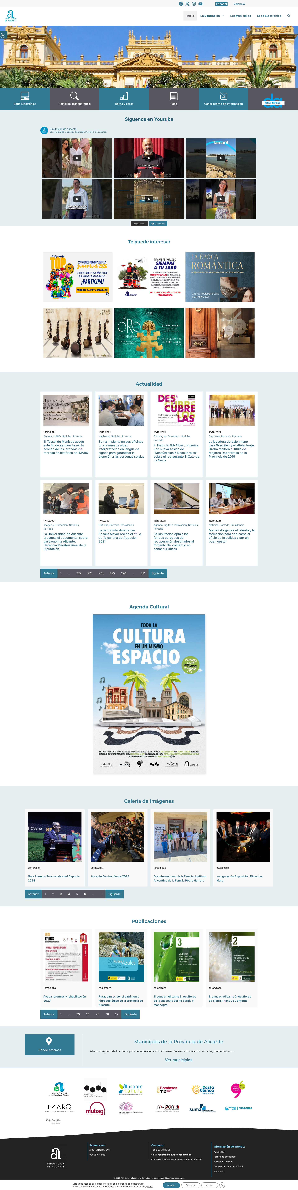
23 (78, 1014)
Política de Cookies (223, 1161)
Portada (77, 436)
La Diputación (210, 15)
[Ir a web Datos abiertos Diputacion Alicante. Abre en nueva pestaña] (273, 99)
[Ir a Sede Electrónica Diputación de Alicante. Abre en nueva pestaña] (25, 99)
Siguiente (158, 573)
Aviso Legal (219, 1152)
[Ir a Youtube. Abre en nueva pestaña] (200, 4)
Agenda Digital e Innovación (170, 525)
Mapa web (219, 1171)
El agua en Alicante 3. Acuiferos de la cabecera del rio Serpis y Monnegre (175, 1001)
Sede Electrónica (269, 15)
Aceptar (171, 1185)
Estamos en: (97, 1145)
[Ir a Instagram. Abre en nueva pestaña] (194, 4)
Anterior (48, 573)
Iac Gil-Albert (171, 436)
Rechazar (191, 1185)
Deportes (214, 436)
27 (116, 1014)
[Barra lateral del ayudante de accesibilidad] (3, 35)
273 (90, 573)
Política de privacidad (225, 1156)
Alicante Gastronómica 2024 (110, 876)
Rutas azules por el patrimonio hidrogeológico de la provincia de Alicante (121, 1001)
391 (143, 573)
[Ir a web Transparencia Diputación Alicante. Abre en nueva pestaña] (74, 99)
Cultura (47, 436)
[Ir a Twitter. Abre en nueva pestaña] (187, 4)
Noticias (67, 436)
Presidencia (127, 525)
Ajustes (209, 1185)
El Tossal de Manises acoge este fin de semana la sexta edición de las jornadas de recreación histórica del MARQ (65, 447)
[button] (288, 16)
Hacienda (104, 436)
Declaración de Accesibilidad (228, 1166)
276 (123, 573)
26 (107, 1014)
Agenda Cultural (149, 607)
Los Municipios (240, 15)
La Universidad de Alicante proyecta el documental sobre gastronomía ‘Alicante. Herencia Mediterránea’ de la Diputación (65, 541)
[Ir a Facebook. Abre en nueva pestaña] (181, 4)
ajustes (149, 1186)
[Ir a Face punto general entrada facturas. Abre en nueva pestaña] (174, 99)
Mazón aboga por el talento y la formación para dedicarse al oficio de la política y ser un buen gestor (232, 535)
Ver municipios (178, 1060)
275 (112, 573)
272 (78, 573)
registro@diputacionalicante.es (175, 1154)
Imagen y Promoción (55, 525)
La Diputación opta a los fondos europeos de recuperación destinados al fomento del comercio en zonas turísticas (174, 541)
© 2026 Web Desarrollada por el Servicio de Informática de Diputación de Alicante (149, 1178)
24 (88, 1014)
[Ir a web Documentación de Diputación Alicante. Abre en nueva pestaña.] (124, 99)
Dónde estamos (49, 1050)
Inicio (190, 15)
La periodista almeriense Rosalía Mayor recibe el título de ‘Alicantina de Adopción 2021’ (120, 535)
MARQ (57, 436)
